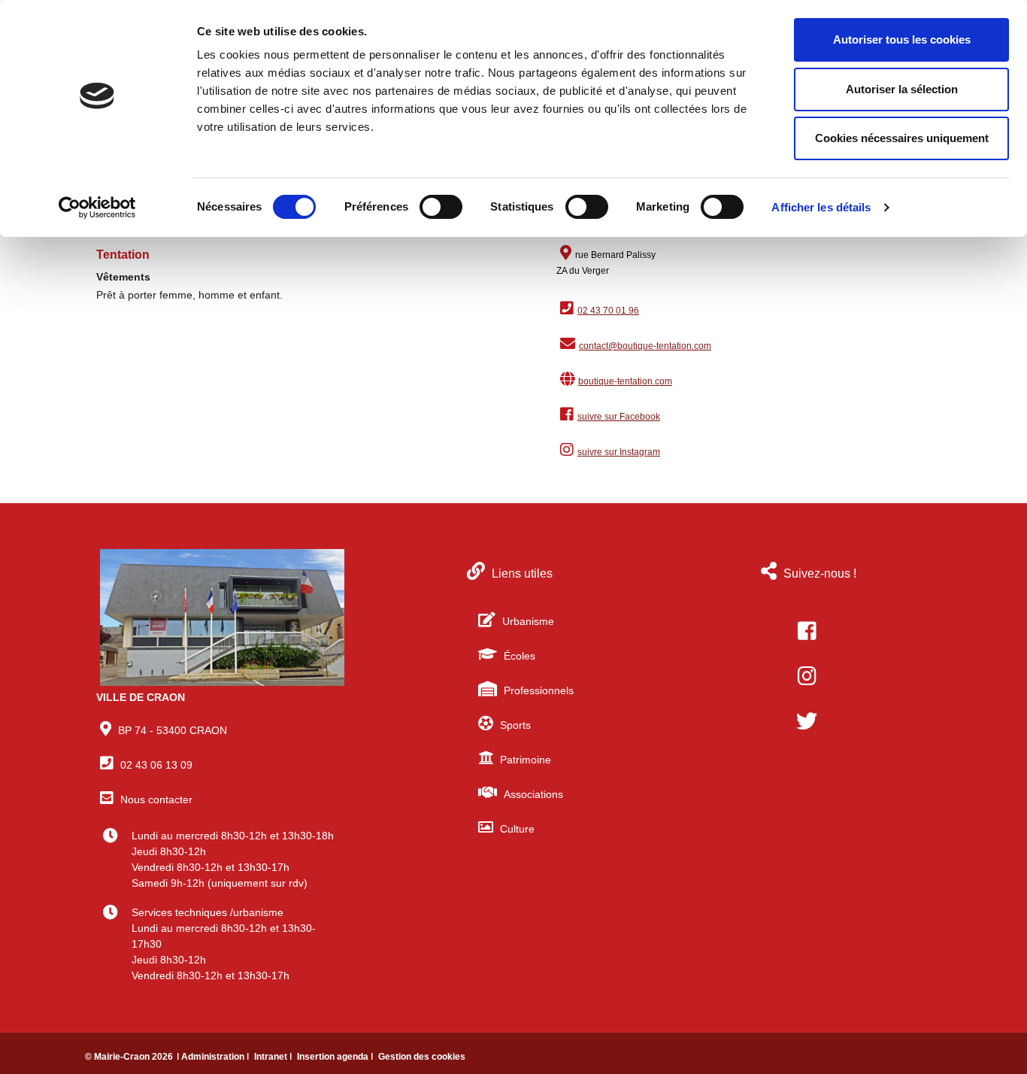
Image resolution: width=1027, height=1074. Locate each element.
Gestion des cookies (421, 1056)
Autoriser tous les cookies (902, 39)
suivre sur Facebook (618, 416)
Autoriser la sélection (902, 89)
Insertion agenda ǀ (336, 1056)
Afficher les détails (821, 207)
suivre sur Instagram (618, 452)
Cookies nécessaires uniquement (902, 138)
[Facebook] (807, 631)
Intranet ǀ (274, 1056)
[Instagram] (807, 676)
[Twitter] (807, 721)
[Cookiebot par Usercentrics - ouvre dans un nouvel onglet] (97, 207)
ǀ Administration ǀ (214, 1056)
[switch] (441, 207)
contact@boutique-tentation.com (645, 346)
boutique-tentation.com (625, 381)
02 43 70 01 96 (608, 310)
